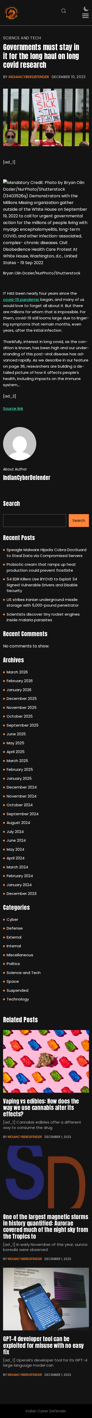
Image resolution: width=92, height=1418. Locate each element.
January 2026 (19, 689)
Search (11, 503)
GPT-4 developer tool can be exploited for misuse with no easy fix (43, 1345)
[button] (85, 16)
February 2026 (20, 680)
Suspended (17, 990)
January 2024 (19, 884)
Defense (15, 928)
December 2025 (22, 698)
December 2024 (22, 787)
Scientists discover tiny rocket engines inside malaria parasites (43, 617)
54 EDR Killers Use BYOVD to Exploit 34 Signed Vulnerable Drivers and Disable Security (42, 584)
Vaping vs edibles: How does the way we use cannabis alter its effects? (41, 1107)
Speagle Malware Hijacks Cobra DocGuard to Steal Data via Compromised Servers (46, 552)
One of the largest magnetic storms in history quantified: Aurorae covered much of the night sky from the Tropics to (45, 1226)
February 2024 (20, 875)
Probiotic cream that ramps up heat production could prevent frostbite (41, 567)
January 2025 (19, 778)
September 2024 (23, 814)
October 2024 (20, 805)
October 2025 (20, 716)
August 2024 (18, 822)
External (14, 937)
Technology (18, 999)
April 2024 (16, 858)
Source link (13, 408)
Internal (14, 946)
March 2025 (17, 760)
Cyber (12, 919)
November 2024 (22, 796)
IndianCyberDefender (28, 76)
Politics (13, 963)
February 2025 (20, 769)
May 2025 (15, 743)
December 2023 (22, 893)
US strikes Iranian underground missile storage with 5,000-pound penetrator (43, 602)
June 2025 (16, 734)
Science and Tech (22, 38)
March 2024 (17, 867)
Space (13, 981)
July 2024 (15, 831)
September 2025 (23, 725)
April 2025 (16, 751)
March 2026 (17, 672)
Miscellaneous (20, 955)
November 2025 (22, 707)
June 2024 (16, 840)
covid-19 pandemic (21, 299)
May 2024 (15, 849)
